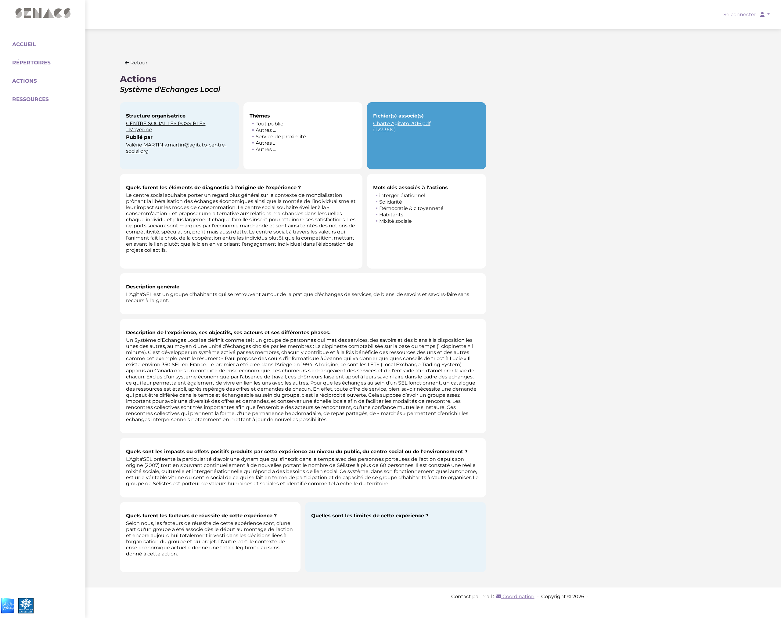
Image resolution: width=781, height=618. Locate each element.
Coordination (517, 596)
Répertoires (31, 63)
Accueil (24, 44)
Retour (138, 63)
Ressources (30, 99)
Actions (24, 81)
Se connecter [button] (740, 14)
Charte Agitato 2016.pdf (401, 123)
